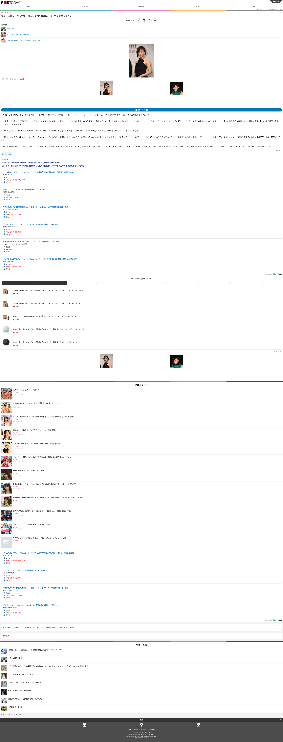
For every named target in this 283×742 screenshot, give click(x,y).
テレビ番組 (7, 154)
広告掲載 (136, 729)
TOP (141, 720)
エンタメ (198, 6)
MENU (275, 1)
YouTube (198, 726)
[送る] (144, 20)
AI (42, 627)
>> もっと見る (276, 351)
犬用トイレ (231, 283)
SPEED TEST (141, 6)
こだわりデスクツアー (31, 627)
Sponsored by (268, 274)
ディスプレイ (165, 283)
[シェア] (139, 20)
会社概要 (142, 729)
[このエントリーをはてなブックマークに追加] (155, 20)
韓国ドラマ (63, 627)
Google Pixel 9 (51, 627)
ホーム (28, 6)
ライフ (254, 6)
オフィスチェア (100, 283)
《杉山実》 (278, 150)
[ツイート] (133, 20)
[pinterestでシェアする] (149, 20)
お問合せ (130, 729)
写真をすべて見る (143, 109)
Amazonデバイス (34, 283)
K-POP (72, 627)
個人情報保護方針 (150, 729)
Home (84, 726)
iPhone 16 (17, 627)
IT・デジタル (85, 6)
